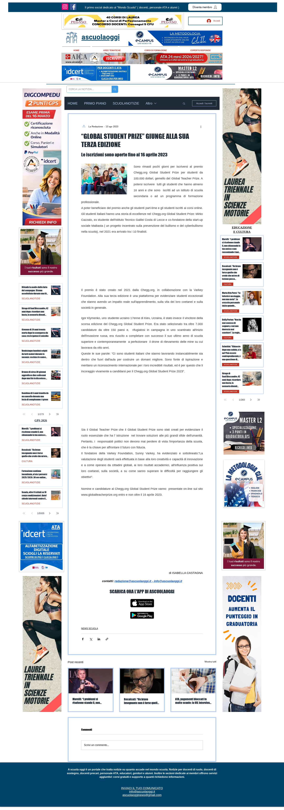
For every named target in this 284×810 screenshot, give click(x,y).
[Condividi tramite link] (106, 651)
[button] (132, 7)
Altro (149, 103)
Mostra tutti (210, 673)
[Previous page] (233, 400)
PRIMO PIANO (95, 103)
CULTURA (227, 284)
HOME (73, 103)
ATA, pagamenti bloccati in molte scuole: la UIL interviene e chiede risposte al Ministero (193, 713)
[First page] (225, 400)
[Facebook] (73, 6)
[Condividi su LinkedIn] (98, 651)
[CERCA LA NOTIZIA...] (115, 89)
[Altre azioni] (201, 126)
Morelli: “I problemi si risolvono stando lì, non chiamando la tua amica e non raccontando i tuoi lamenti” (90, 713)
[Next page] (251, 400)
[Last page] (259, 400)
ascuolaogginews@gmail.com (142, 807)
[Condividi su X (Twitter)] (90, 651)
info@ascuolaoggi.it (142, 803)
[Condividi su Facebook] (82, 651)
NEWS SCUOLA (89, 640)
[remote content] (142, 259)
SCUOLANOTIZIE (126, 103)
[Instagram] (65, 6)
